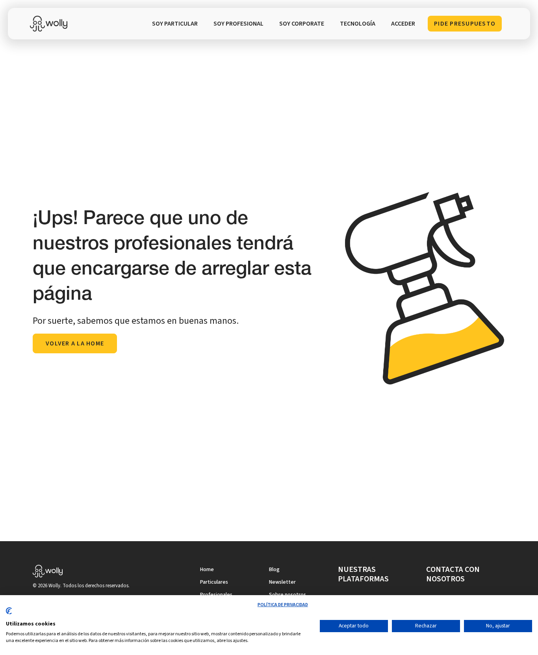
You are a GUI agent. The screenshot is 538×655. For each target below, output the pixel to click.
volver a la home (75, 343)
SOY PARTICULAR (175, 23)
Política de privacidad (283, 604)
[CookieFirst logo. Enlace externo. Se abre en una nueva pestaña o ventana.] (9, 614)
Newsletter (282, 582)
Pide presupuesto (464, 23)
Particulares (214, 582)
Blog (274, 569)
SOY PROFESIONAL (238, 23)
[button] (357, 23)
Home (207, 569)
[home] (50, 24)
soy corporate (301, 23)
